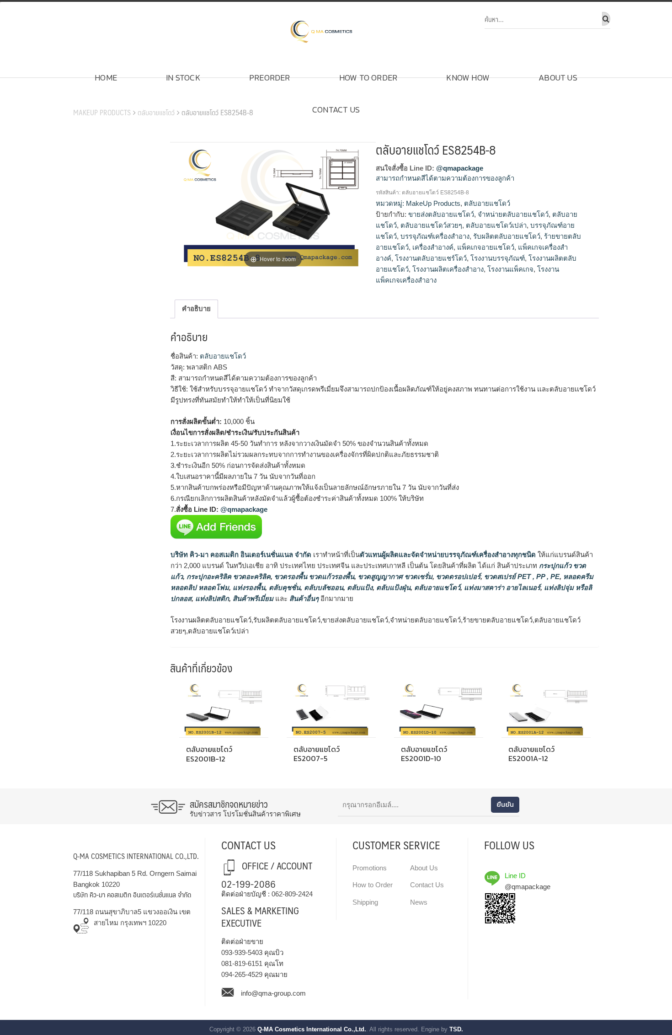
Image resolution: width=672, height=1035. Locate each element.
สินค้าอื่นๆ (304, 598)
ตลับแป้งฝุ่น (392, 587)
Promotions (369, 868)
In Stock (183, 77)
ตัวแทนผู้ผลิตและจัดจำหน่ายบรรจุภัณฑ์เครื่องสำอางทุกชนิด (448, 554)
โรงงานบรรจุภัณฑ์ (497, 258)
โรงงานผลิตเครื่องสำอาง (448, 269)
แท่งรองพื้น (248, 587)
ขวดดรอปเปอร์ (457, 576)
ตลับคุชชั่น (283, 587)
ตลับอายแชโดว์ (156, 112)
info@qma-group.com (273, 993)
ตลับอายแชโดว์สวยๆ (431, 225)
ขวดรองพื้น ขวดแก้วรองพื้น (313, 576)
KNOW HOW (468, 77)
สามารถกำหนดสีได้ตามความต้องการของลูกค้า (445, 178)
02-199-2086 (248, 883)
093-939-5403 (241, 952)
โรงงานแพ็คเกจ (510, 269)
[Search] (606, 19)
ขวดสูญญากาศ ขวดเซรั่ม (394, 576)
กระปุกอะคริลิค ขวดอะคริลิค (228, 576)
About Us (558, 77)
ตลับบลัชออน (322, 587)
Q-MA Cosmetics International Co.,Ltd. (311, 1029)
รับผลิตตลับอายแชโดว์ (506, 236)
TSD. (456, 1029)
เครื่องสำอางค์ (432, 247)
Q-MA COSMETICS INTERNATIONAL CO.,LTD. (136, 856)
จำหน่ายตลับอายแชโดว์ (513, 214)
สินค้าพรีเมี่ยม (253, 598)
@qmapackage (459, 168)
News (418, 902)
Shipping (365, 902)
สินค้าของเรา (98, 98)
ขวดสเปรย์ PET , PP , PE (521, 576)
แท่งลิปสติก (211, 598)
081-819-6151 (241, 963)
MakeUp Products (102, 112)
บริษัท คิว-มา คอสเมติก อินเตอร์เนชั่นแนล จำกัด (241, 554)
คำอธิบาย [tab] (196, 308)
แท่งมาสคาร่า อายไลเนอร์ (501, 587)
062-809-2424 (292, 894)
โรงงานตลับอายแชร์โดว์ (431, 258)
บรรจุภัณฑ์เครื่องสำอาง (434, 236)
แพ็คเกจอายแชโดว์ (485, 247)
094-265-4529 (241, 974)
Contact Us (336, 109)
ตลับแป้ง (359, 587)
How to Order (368, 77)
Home (106, 77)
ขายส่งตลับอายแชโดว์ (441, 214)
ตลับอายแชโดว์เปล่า (496, 225)
